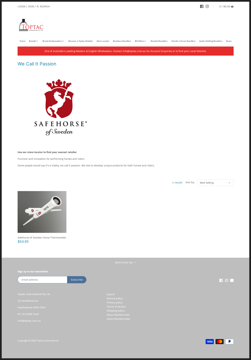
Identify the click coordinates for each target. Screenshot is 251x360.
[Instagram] (207, 6)
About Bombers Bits (118, 318)
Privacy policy (115, 302)
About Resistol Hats (118, 314)
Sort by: (190, 182)
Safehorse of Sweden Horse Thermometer (42, 237)
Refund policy (115, 298)
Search (111, 294)
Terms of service (116, 306)
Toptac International (48, 340)
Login (21, 6)
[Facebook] (201, 6)
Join (31, 6)
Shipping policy (116, 310)
